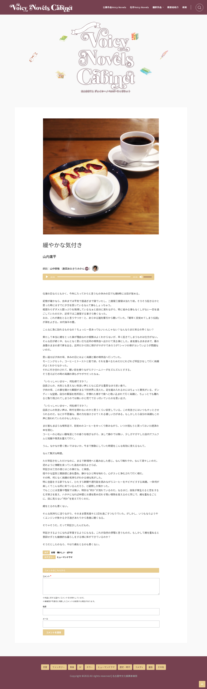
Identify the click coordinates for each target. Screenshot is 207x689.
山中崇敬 (55, 268)
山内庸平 (49, 256)
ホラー (90, 667)
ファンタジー (58, 667)
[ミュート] (141, 276)
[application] (98, 277)
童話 (150, 667)
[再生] (47, 276)
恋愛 (45, 667)
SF (80, 667)
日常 (53, 552)
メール (45, 618)
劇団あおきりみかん (73, 268)
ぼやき (70, 552)
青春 (72, 667)
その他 (161, 667)
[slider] (148, 276)
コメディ (139, 667)
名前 (44, 606)
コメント (47, 576)
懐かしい (61, 552)
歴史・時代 (125, 667)
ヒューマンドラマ (64, 557)
